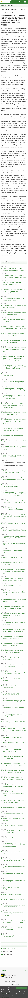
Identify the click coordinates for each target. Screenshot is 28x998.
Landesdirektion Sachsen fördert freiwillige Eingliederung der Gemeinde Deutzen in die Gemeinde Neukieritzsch (14, 493)
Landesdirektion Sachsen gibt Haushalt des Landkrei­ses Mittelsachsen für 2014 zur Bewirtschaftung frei (14, 845)
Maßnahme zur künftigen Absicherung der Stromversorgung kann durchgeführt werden (14, 448)
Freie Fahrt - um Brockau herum (11, 838)
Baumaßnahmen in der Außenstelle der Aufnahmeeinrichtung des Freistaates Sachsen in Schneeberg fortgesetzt (13, 358)
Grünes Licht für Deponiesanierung (12, 737)
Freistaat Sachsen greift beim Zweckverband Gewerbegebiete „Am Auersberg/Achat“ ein (14, 291)
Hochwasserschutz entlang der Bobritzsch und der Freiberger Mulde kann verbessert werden (14, 349)
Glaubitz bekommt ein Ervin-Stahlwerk (13, 742)
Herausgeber (4, 970)
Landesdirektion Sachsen (7, 5)
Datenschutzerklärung (7, 991)
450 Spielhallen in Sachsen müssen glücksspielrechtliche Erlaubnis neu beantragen (13, 913)
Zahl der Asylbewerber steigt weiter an (13, 585)
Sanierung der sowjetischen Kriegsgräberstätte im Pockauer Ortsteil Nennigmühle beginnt (14, 592)
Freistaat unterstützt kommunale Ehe (13, 813)
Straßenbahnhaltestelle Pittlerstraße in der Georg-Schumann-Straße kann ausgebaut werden (14, 730)
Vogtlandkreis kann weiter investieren (13, 435)
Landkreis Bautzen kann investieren (13, 825)
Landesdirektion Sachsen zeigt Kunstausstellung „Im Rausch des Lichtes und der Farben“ (14, 793)
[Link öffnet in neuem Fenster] (4, 2)
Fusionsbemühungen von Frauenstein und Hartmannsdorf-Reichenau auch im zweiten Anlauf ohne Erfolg (14, 397)
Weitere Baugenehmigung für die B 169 (14, 807)
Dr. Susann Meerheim (9, 948)
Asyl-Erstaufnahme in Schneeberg (12, 557)
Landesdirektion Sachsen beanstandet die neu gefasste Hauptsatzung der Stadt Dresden (14, 421)
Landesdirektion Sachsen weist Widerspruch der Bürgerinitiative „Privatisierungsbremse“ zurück (13, 405)
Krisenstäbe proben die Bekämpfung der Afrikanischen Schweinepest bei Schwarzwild (14, 615)
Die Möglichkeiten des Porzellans (12, 894)
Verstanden (21, 987)
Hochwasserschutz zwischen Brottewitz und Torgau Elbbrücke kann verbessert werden (14, 571)
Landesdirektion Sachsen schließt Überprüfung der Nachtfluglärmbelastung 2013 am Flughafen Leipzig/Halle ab (14, 367)
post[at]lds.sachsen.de (14, 984)
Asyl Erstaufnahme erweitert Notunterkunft (14, 441)
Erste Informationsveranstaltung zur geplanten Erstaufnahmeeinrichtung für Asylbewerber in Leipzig (13, 749)
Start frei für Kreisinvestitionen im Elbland (14, 523)
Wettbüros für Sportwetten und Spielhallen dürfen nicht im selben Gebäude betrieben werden (14, 516)
